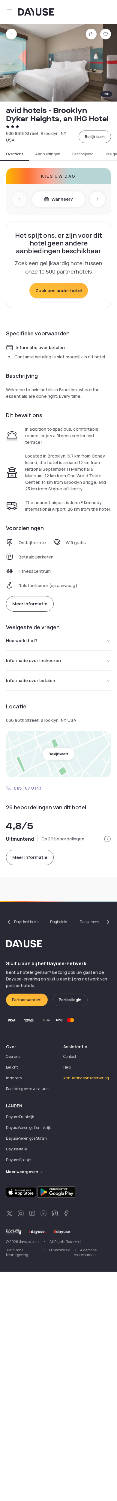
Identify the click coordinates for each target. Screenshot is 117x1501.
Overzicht (14, 154)
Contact (69, 1056)
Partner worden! (27, 999)
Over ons (13, 1056)
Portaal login (70, 999)
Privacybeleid (59, 1250)
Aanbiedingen (47, 154)
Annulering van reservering (86, 1078)
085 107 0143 (28, 788)
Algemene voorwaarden (85, 1252)
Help (67, 1067)
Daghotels (58, 921)
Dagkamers (89, 921)
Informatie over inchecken (33, 660)
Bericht (12, 1067)
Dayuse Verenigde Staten (26, 1138)
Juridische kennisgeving (17, 1252)
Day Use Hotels (26, 921)
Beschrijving (83, 154)
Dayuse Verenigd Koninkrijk (28, 1127)
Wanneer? (62, 199)
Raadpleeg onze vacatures (27, 1088)
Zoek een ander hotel (58, 290)
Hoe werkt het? (22, 640)
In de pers (14, 1078)
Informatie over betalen (30, 680)
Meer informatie (29, 604)
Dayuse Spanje (18, 1159)
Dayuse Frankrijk (20, 1116)
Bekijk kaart (95, 136)
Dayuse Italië (16, 1149)
